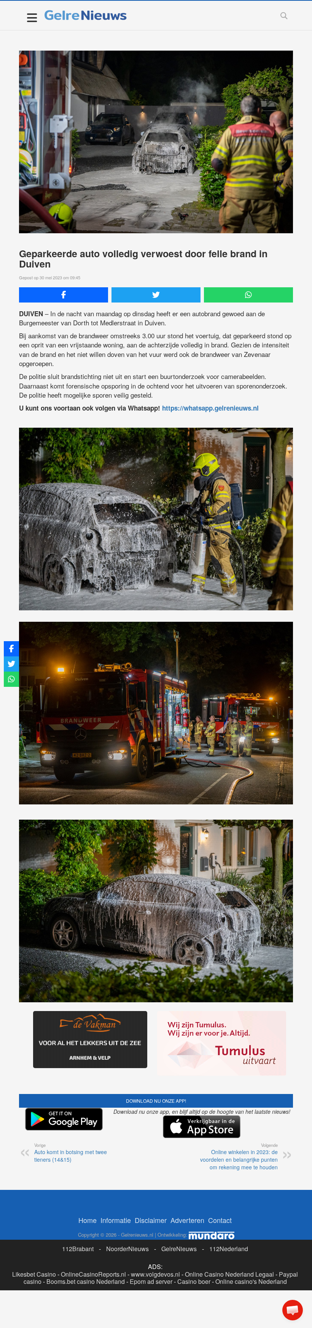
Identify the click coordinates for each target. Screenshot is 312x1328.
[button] (292, 1310)
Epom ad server (151, 1281)
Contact (220, 1220)
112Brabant (78, 1248)
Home (87, 1220)
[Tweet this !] (156, 295)
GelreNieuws (179, 1248)
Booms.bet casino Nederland (85, 1281)
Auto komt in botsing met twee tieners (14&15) (70, 1152)
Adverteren (187, 1220)
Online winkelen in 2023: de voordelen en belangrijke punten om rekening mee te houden (239, 1156)
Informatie (115, 1220)
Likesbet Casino (34, 1274)
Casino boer (193, 1281)
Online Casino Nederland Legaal (229, 1274)
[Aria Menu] (32, 17)
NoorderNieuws (127, 1248)
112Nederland (228, 1248)
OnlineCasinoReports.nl (93, 1274)
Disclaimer (151, 1220)
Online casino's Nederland (251, 1281)
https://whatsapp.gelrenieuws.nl (210, 407)
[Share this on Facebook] (63, 295)
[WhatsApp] (248, 295)
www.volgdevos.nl (155, 1274)
